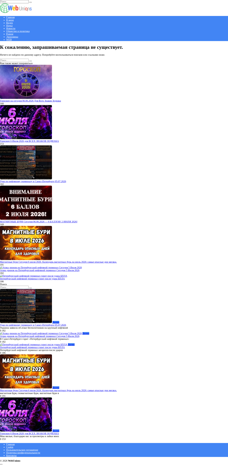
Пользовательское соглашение (22, 450)
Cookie (9, 447)
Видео (9, 23)
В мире (10, 20)
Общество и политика (18, 31)
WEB (9, 39)
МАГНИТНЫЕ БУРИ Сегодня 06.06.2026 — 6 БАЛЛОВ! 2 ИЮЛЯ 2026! (38, 221)
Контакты (11, 455)
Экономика (12, 36)
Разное (9, 34)
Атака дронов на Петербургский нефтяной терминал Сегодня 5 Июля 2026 (39, 270)
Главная (10, 17)
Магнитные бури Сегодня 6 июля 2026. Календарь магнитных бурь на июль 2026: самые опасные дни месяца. (58, 262)
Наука (9, 25)
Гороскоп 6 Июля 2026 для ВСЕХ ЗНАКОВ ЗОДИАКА (29, 141)
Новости (10, 28)
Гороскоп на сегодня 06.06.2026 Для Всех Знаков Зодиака (30, 100)
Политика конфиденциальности (23, 452)
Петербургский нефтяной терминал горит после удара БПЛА (32, 278)
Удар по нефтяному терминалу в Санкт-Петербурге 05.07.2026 (33, 181)
